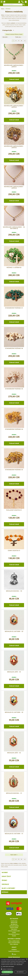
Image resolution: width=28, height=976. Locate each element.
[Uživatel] (19, 2)
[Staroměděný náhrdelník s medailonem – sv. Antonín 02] (14, 216)
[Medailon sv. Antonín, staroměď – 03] (14, 620)
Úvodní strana (14, 921)
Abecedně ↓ (5, 37)
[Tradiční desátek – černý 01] (14, 539)
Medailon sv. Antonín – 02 (14, 712)
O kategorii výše (7, 30)
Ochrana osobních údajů (14, 930)
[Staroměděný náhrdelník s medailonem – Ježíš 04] (14, 175)
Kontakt (14, 935)
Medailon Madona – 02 (14, 591)
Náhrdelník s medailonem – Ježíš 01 (14, 66)
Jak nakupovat (14, 924)
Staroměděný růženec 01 (14, 308)
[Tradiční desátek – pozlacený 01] (14, 499)
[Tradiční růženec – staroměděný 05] (14, 377)
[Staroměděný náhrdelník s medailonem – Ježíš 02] (14, 135)
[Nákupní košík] (26, 2)
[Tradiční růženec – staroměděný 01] (14, 297)
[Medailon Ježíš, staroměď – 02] (14, 741)
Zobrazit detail (14, 79)
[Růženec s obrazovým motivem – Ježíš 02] (14, 256)
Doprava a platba (14, 927)
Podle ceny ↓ (18, 37)
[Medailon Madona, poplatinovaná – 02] (14, 580)
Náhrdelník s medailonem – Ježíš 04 (14, 187)
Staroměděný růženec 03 (14, 469)
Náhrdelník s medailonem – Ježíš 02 (14, 147)
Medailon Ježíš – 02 (14, 752)
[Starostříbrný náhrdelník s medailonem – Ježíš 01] (14, 54)
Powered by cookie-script (5, 974)
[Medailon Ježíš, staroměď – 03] (14, 660)
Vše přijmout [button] (7, 971)
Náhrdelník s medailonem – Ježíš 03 (14, 106)
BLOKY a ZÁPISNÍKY (8, 888)
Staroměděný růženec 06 (14, 348)
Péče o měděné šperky (14, 941)
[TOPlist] (14, 954)
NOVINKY (5, 872)
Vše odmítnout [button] (20, 971)
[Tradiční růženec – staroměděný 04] (14, 418)
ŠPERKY (4, 880)
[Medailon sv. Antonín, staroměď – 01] (14, 822)
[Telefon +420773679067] (23, 2)
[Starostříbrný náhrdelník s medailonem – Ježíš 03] (14, 94)
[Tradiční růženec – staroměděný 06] (14, 337)
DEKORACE (5, 884)
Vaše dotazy (14, 929)
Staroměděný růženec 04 (14, 429)
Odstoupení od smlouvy (14, 934)
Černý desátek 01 (14, 550)
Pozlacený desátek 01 (14, 510)
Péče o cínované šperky (14, 942)
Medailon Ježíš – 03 (14, 672)
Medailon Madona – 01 (14, 793)
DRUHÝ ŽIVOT (6, 876)
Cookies (14, 932)
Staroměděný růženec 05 (14, 389)
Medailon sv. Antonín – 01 (14, 833)
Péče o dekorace (14, 944)
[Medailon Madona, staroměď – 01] (14, 782)
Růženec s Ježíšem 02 (14, 267)
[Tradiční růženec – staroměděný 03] (14, 458)
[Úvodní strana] (5, 2)
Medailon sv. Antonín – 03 (14, 631)
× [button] (26, 959)
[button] (14, 969)
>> (24, 40)
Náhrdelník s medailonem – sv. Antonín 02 (14, 227)
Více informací (19, 964)
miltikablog (14, 949)
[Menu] (1, 1)
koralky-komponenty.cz (14, 951)
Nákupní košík (14, 922)
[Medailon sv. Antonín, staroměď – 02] (14, 701)
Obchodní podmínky (14, 925)
